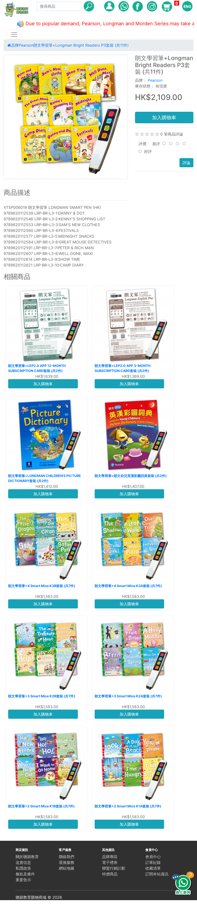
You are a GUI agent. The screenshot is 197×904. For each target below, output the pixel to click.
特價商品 (109, 874)
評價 (142, 143)
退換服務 (66, 862)
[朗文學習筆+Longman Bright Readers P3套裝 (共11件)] (66, 117)
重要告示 (23, 879)
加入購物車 (164, 117)
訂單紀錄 (153, 862)
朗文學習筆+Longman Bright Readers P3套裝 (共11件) (81, 45)
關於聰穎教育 (27, 856)
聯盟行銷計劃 (113, 868)
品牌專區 (109, 856)
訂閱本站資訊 (156, 874)
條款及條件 (25, 874)
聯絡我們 (66, 856)
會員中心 (153, 856)
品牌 (15, 45)
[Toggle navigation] (14, 34)
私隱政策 (23, 868)
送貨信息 (23, 862)
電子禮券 (109, 862)
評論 (186, 162)
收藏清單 (153, 868)
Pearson (26, 45)
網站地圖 (66, 868)
